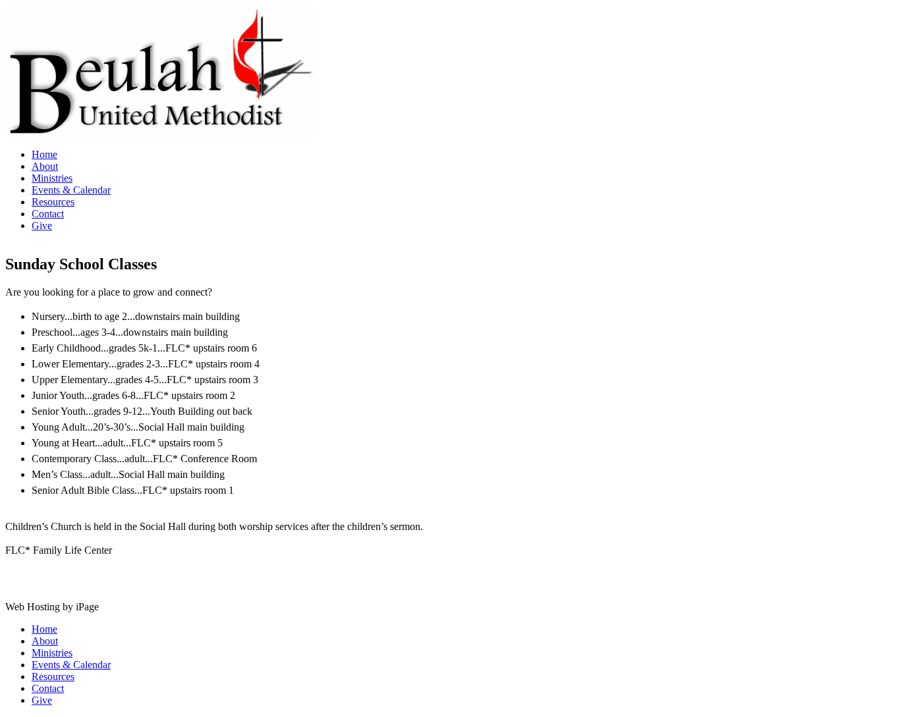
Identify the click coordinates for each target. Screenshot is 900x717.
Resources (53, 201)
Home (44, 154)
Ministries (52, 178)
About (45, 166)
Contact (48, 213)
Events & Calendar (71, 190)
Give (42, 225)
